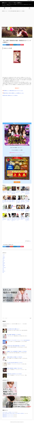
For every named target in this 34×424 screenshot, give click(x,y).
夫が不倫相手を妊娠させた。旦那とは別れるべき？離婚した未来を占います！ (14, 219)
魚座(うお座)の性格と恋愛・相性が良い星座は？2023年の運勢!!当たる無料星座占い (14, 413)
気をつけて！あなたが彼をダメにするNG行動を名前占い (5, 219)
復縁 (3, 261)
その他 (3, 254)
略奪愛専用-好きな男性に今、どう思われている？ (14, 201)
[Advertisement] (17, 19)
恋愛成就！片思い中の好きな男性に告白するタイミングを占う (9, 210)
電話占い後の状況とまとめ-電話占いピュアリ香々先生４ (27, 201)
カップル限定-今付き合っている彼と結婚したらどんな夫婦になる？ (9, 219)
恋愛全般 (4, 265)
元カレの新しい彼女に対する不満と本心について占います (14, 362)
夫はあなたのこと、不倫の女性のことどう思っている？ (23, 192)
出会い (3, 259)
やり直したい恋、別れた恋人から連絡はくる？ (18, 192)
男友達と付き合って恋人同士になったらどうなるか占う (14, 373)
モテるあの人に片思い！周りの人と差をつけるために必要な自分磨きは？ (14, 192)
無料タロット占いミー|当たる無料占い (12, 2)
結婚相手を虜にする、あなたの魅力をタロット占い (18, 210)
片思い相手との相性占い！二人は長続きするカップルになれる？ (9, 192)
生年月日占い (4, 267)
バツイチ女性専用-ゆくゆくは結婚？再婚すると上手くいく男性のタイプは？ (27, 219)
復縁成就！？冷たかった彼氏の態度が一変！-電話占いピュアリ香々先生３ (17, 351)
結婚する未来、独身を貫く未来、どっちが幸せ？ (23, 210)
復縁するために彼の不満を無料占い (5, 209)
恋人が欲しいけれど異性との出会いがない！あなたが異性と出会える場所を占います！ (27, 192)
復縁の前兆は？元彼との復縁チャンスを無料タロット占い (13, 93)
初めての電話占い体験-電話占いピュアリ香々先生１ (14, 334)
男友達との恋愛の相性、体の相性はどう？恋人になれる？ (14, 368)
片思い (3, 266)
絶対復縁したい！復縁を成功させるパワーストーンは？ (13, 90)
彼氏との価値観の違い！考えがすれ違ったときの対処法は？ (5, 201)
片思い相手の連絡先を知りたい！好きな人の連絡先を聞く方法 (27, 210)
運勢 (3, 272)
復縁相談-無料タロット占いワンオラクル (14, 210)
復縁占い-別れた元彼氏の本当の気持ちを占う (23, 219)
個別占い (4, 258)
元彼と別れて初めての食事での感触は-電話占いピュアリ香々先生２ (16, 345)
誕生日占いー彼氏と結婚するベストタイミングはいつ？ (5, 192)
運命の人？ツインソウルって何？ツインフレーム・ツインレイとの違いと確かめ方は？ (18, 340)
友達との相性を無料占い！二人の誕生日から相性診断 (9, 201)
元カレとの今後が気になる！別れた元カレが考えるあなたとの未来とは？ (18, 202)
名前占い (4, 260)
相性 (3, 268)
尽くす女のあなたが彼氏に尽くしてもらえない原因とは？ (23, 201)
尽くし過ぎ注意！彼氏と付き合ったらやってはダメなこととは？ (18, 219)
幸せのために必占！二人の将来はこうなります (9, 412)
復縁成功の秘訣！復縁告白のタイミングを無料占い (10, 95)
